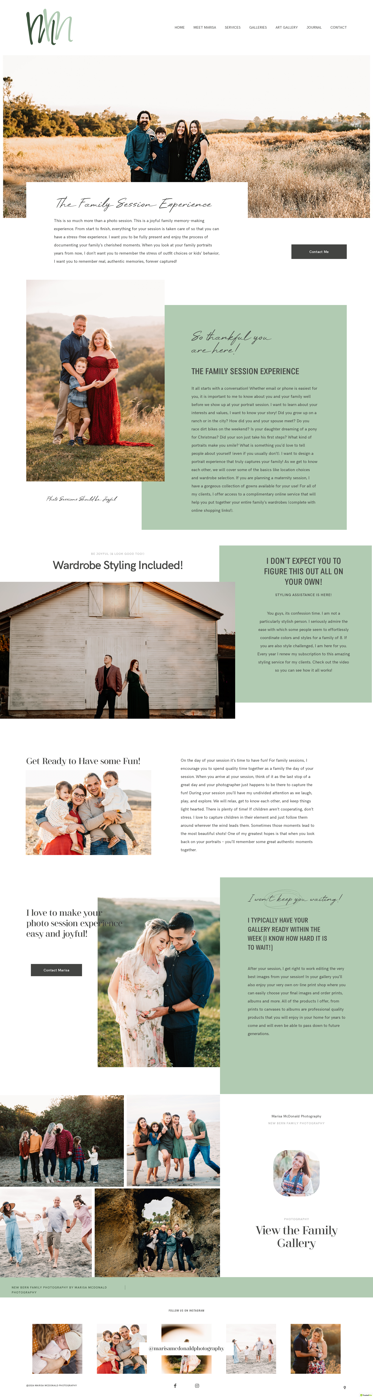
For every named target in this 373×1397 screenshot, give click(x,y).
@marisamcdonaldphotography (186, 1348)
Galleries (258, 27)
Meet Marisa (204, 27)
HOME (180, 27)
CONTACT (338, 27)
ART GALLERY (287, 27)
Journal (314, 27)
